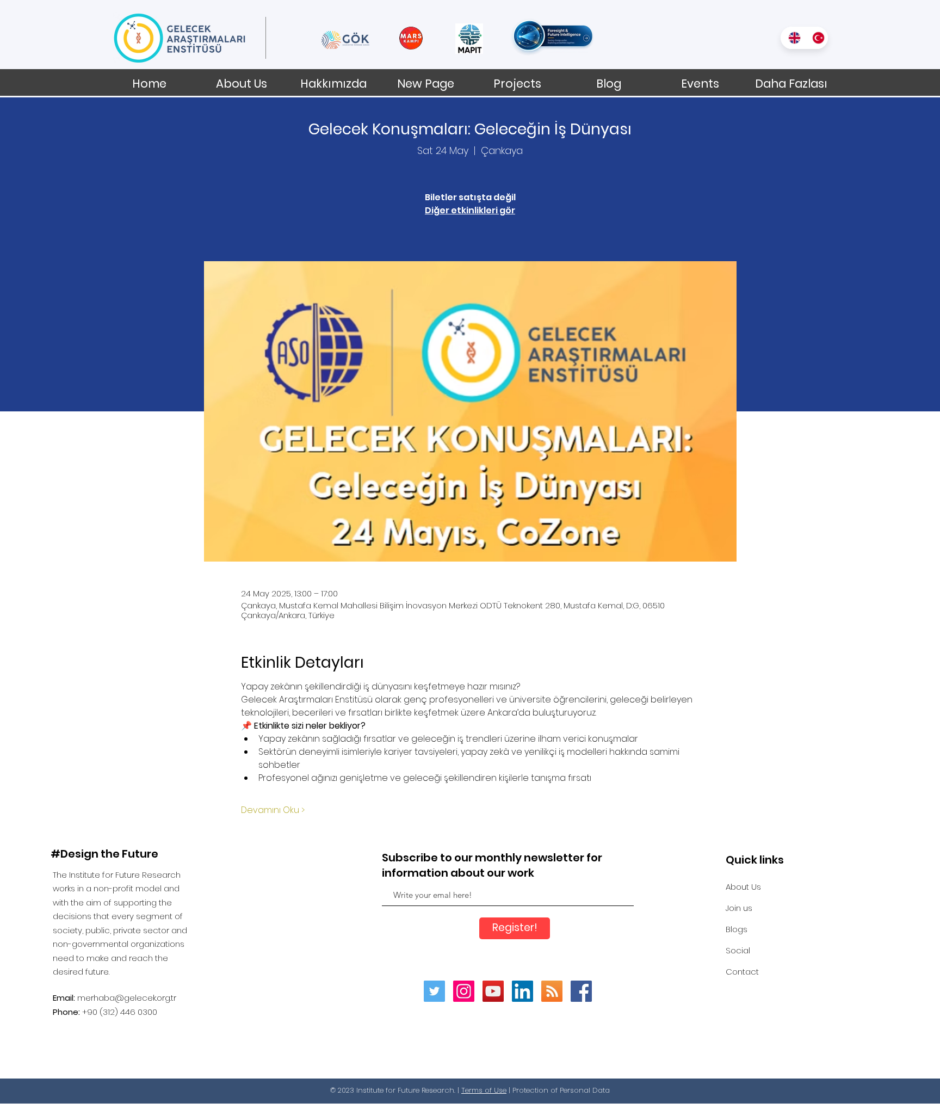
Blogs (736, 929)
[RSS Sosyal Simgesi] (551, 991)
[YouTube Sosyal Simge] (493, 991)
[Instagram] (463, 991)
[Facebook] (581, 991)
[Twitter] (434, 991)
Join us (739, 908)
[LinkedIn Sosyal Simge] (522, 991)
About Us (743, 886)
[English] (792, 38)
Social (738, 950)
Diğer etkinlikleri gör (470, 210)
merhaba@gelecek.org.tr (126, 997)
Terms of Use (483, 1090)
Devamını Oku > (273, 810)
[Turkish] (816, 38)
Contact (742, 971)
